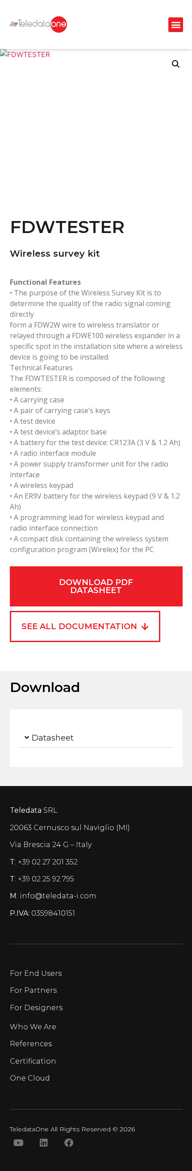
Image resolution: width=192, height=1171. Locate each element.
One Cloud (30, 1078)
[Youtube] (19, 1143)
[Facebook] (69, 1143)
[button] (175, 24)
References (31, 1044)
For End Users (36, 973)
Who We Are (33, 1027)
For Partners (33, 990)
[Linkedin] (44, 1143)
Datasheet (53, 738)
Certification (33, 1061)
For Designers (36, 1007)
